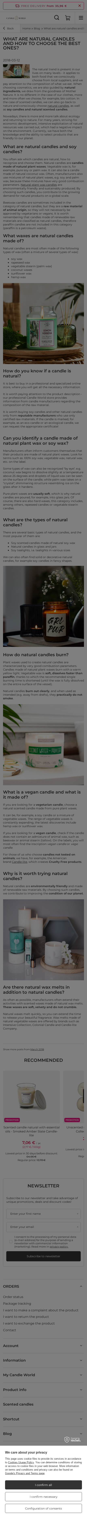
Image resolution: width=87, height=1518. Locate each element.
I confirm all (43, 1485)
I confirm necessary (43, 1497)
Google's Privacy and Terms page (25, 1473)
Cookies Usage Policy (21, 1462)
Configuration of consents (43, 1508)
